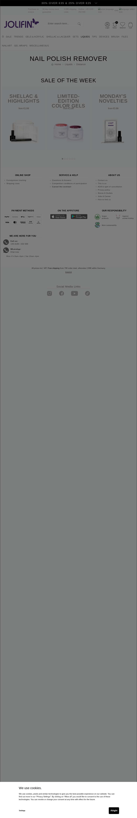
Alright (114, 810)
